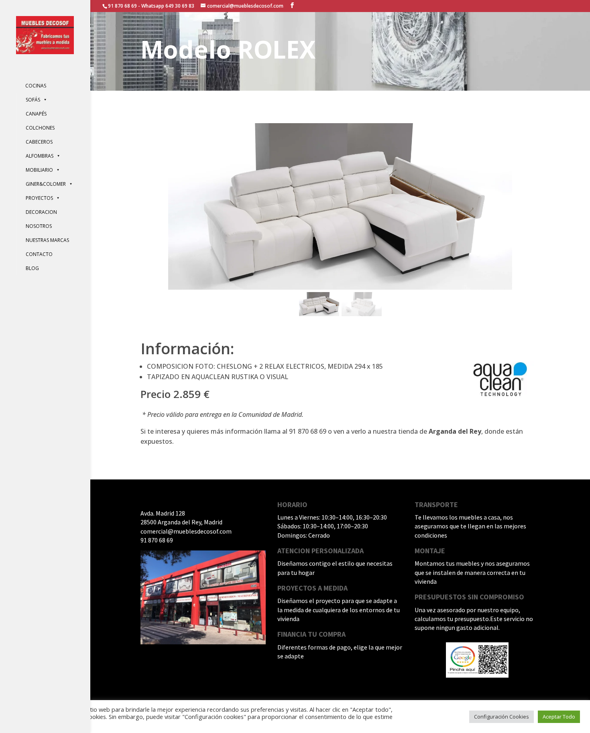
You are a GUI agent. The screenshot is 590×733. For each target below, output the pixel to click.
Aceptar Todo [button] (559, 716)
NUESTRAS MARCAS (47, 240)
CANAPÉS (36, 113)
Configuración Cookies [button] (501, 716)
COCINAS (35, 85)
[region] (340, 221)
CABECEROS (39, 141)
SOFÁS (33, 99)
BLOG (32, 268)
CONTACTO (39, 254)
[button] (319, 304)
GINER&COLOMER (46, 184)
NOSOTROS (39, 226)
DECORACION (41, 212)
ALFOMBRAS (39, 155)
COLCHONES (40, 127)
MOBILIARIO (39, 169)
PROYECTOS (39, 198)
